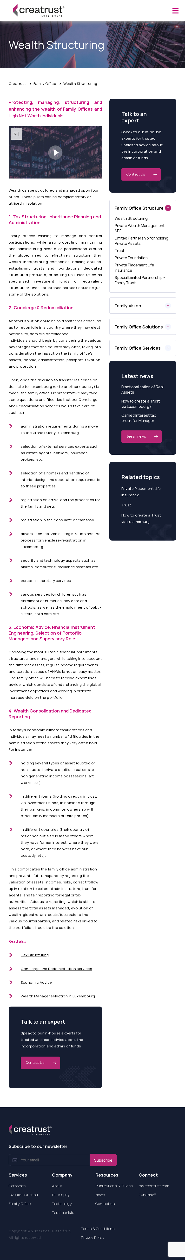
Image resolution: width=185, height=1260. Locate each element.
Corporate (17, 1185)
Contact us (105, 1203)
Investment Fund (23, 1194)
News (100, 1194)
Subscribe (103, 1160)
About (57, 1185)
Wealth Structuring (80, 83)
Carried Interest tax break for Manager (138, 418)
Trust (126, 505)
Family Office (44, 83)
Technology (62, 1203)
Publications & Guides (114, 1185)
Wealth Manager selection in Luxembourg (58, 996)
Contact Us (35, 1062)
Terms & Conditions (97, 1228)
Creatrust (17, 83)
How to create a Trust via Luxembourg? (140, 403)
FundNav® (147, 1194)
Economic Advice (36, 982)
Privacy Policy (92, 1237)
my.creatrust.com (154, 1185)
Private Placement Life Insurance (141, 492)
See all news (136, 436)
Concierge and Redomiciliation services (56, 968)
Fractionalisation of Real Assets (142, 389)
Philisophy (61, 1194)
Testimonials (63, 1212)
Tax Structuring (35, 955)
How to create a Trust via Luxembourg (141, 518)
